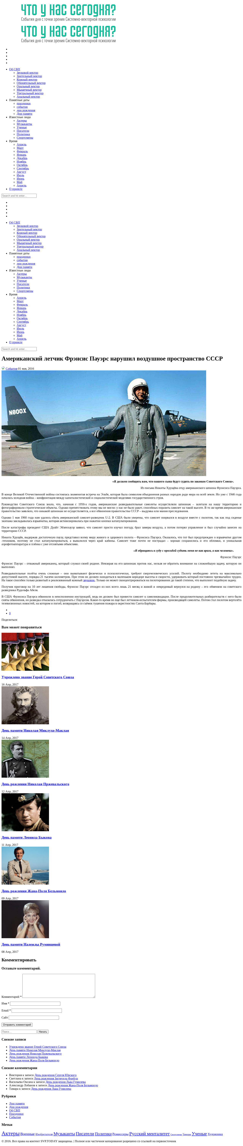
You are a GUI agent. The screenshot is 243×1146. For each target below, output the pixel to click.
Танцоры (187, 1134)
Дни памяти (24, 113)
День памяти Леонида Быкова (27, 837)
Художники (215, 1134)
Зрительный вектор (29, 76)
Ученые (22, 127)
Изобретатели (44, 1134)
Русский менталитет (149, 1133)
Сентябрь (23, 168)
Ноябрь (21, 161)
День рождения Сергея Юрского (56, 1075)
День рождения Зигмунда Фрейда (56, 1078)
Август (21, 171)
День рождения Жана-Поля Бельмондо (34, 891)
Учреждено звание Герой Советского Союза (38, 677)
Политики (23, 134)
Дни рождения (18, 1107)
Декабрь (22, 158)
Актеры (22, 120)
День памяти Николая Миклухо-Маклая (35, 730)
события (22, 106)
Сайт (5, 1017)
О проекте (15, 189)
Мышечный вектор (29, 89)
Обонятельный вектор (31, 83)
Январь (21, 154)
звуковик (89, 580)
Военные (27, 1134)
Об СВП (14, 69)
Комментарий (12, 996)
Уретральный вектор (30, 93)
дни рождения (26, 110)
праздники (24, 103)
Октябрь (22, 165)
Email (6, 1010)
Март (20, 147)
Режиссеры (120, 1134)
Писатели (23, 130)
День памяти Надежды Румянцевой (31, 944)
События (11, 368)
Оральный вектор (28, 86)
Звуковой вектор (27, 72)
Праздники (16, 1113)
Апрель (21, 144)
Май (19, 182)
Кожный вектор (27, 79)
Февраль (22, 151)
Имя (5, 1003)
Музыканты (24, 124)
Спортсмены (25, 137)
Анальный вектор (28, 96)
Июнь (20, 178)
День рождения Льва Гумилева (66, 1082)
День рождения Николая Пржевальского (35, 784)
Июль (20, 175)
